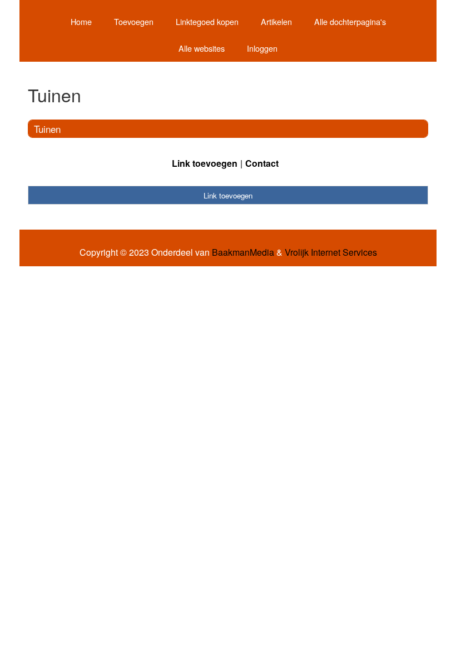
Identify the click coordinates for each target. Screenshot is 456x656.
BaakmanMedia (243, 252)
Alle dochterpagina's (350, 21)
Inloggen (262, 48)
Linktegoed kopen (207, 21)
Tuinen (47, 129)
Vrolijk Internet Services (331, 252)
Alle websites (202, 48)
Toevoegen (133, 21)
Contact (262, 163)
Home (81, 21)
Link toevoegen (204, 163)
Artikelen (276, 21)
